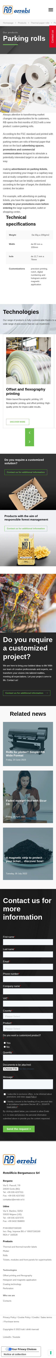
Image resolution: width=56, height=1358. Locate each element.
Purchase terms (11, 1321)
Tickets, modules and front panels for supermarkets (27, 1259)
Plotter (6, 1251)
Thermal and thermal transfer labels (20, 1247)
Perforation (8, 1288)
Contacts (7, 1301)
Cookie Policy (24, 1317)
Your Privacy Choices (24, 1349)
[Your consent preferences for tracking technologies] (51, 1353)
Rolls (5, 1255)
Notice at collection (15, 1354)
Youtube (16, 1337)
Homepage (8, 23)
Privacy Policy (9, 1317)
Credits (35, 1317)
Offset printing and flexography (17, 1275)
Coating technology (12, 1284)
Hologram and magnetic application (19, 1280)
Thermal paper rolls (40, 23)
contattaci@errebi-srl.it (13, 1199)
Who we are (9, 1295)
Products (22, 23)
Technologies (10, 1270)
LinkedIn (7, 1337)
